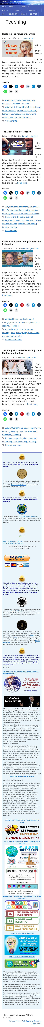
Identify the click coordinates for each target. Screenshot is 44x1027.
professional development (25, 438)
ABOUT (23, 7)
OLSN (4, 10)
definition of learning (24, 220)
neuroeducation (18, 114)
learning (5, 114)
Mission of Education (20, 213)
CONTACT (33, 14)
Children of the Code (19, 322)
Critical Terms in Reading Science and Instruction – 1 (21, 242)
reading (18, 336)
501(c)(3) (20, 541)
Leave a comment (13, 339)
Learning (16, 104)
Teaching (25, 104)
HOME (4, 7)
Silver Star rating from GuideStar (13, 543)
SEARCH (24, 14)
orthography (21, 333)
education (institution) (27, 110)
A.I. (6, 207)
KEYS (11, 7)
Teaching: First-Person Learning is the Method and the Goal (22, 351)
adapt (32, 635)
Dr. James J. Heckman (18, 485)
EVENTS (32, 10)
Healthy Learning (30, 210)
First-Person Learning (12, 210)
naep (13, 333)
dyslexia (9, 329)
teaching (32, 441)
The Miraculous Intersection (16, 131)
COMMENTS (13, 14)
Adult (7, 428)
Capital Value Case (19, 428)
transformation (24, 117)
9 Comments (11, 231)
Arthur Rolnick (16, 611)
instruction (18, 329)
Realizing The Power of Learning (18, 34)
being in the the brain (15, 217)
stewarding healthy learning (14, 441)
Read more (22, 183)
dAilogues (9, 100)
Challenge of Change (18, 207)
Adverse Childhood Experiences (19, 107)
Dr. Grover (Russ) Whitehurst (28, 516)
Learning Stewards (9, 541)
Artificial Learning (13, 319)
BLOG (4, 14)
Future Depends (22, 100)
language (28, 329)
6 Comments (11, 121)
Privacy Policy (14, 1021)
